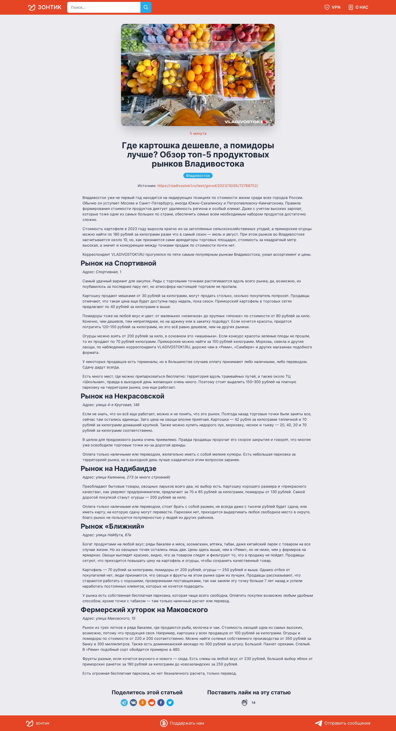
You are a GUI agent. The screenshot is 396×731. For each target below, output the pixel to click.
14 (253, 702)
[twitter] (170, 702)
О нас (361, 7)
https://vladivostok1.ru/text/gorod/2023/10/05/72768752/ (207, 185)
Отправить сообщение (347, 723)
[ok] (142, 702)
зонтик (49, 7)
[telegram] (124, 702)
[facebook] (161, 702)
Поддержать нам (187, 723)
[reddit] (151, 702)
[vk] (133, 702)
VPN (336, 7)
